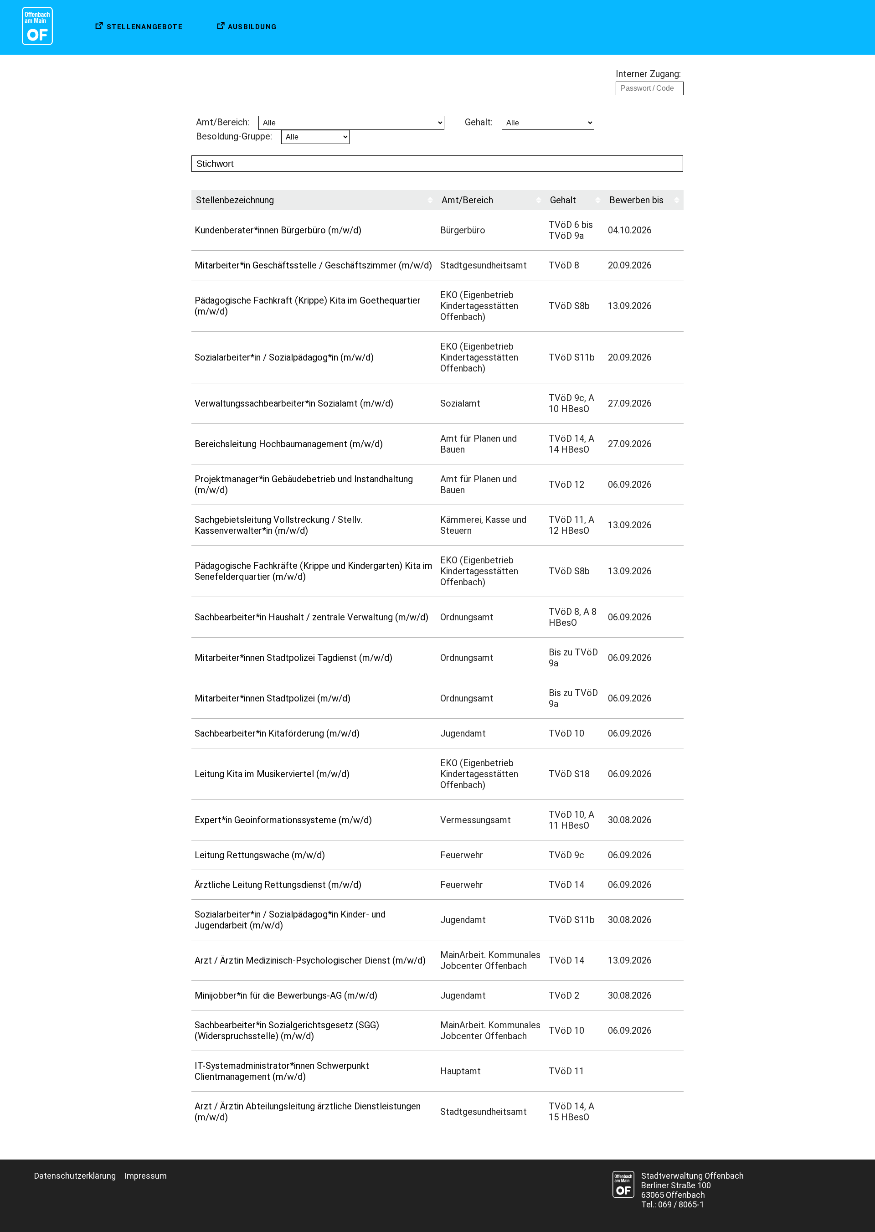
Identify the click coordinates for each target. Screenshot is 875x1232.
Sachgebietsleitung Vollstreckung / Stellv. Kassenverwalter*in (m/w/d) (278, 525)
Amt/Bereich (467, 200)
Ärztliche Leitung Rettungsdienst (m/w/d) (278, 884)
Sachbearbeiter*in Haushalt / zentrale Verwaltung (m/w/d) (311, 617)
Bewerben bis (636, 200)
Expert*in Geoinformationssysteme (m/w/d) (283, 819)
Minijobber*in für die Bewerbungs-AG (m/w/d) (286, 995)
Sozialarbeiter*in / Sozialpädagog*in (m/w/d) (284, 357)
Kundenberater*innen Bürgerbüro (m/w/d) (278, 230)
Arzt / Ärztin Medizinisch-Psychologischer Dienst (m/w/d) (310, 960)
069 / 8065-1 (681, 1204)
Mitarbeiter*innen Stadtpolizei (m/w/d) (272, 698)
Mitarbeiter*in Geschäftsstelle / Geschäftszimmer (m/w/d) (313, 265)
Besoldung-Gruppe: (234, 136)
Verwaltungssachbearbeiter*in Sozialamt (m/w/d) (294, 403)
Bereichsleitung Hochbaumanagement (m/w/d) (289, 443)
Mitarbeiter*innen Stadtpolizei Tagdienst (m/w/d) (293, 657)
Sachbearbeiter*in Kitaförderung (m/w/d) (277, 733)
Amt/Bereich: (222, 122)
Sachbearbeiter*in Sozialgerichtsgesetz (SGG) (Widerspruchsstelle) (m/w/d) (287, 1030)
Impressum (145, 1175)
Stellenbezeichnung (235, 200)
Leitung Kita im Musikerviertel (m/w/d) (272, 773)
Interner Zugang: (648, 73)
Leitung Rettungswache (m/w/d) (260, 855)
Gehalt (563, 200)
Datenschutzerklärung (75, 1175)
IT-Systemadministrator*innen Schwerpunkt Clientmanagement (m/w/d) (282, 1071)
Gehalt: (479, 122)
